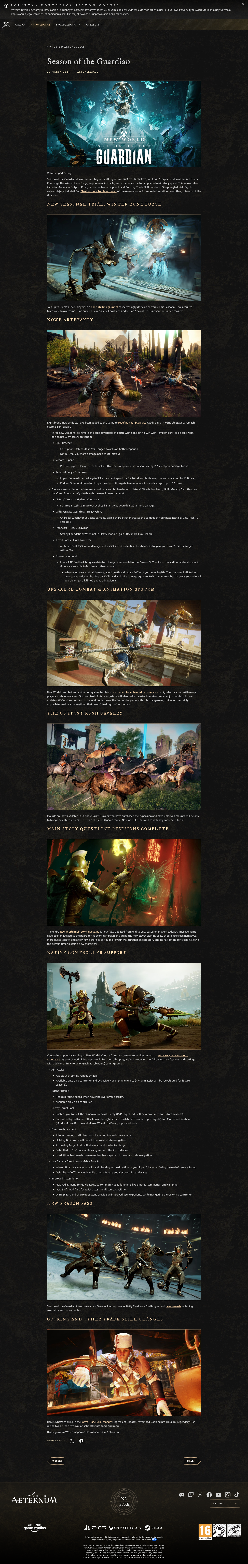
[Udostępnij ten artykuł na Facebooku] (81, 1440)
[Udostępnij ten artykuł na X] (71, 1440)
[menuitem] (20, 24)
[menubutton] (225, 1503)
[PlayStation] (94, 1528)
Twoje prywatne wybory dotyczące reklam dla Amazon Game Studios (121, 1539)
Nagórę (124, 1501)
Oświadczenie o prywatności (116, 1537)
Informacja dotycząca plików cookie (147, 1537)
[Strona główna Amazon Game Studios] (35, 1528)
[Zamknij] (243, 4)
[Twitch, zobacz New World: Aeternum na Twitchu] (191, 1494)
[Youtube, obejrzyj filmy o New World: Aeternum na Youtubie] (218, 1494)
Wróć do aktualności (66, 46)
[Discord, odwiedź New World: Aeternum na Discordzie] (181, 1495)
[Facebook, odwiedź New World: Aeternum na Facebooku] (209, 1494)
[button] (124, 124)
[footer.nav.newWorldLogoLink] (34, 1498)
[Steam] (154, 1528)
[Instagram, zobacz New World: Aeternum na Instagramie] (227, 1494)
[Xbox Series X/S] (124, 1528)
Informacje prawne (93, 1537)
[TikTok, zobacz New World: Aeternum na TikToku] (236, 1494)
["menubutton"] (20, 24)
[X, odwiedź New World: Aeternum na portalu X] (200, 1494)
